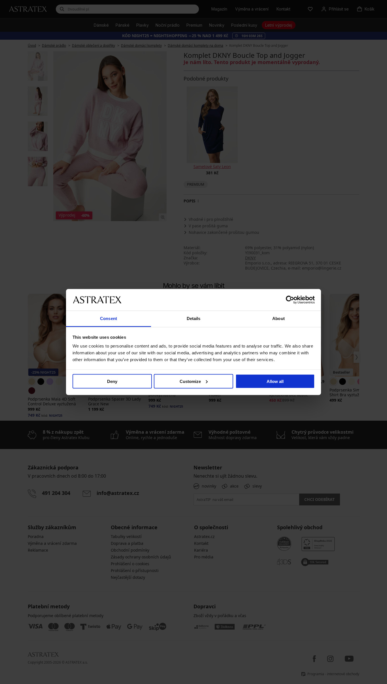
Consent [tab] (108, 318)
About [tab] (278, 318)
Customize (190, 381)
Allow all (275, 381)
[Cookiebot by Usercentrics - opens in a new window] (290, 299)
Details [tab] (194, 318)
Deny (112, 381)
